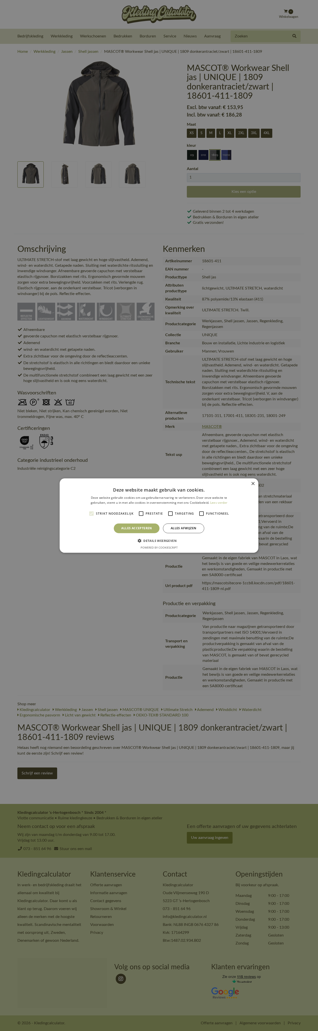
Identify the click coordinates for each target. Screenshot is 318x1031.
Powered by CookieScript (159, 547)
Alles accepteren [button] (136, 528)
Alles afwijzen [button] (184, 528)
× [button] (253, 483)
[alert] (159, 515)
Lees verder (218, 503)
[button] (159, 540)
